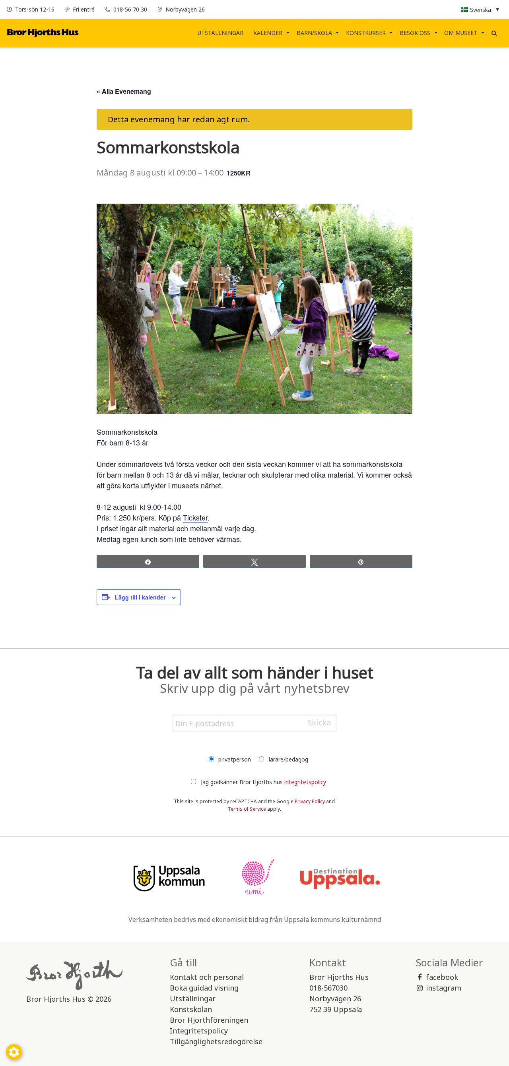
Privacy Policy (310, 801)
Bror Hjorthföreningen (209, 1020)
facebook (442, 977)
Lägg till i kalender (140, 597)
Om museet (460, 33)
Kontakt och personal (207, 977)
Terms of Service (247, 809)
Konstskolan (191, 1009)
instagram (443, 988)
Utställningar (220, 33)
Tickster (195, 517)
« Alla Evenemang (124, 91)
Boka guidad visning (204, 988)
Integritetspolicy (199, 1030)
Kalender (267, 33)
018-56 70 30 (130, 9)
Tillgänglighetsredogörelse (216, 1041)
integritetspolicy (305, 782)
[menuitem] (221, 33)
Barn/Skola (314, 33)
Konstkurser (366, 33)
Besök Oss (415, 33)
